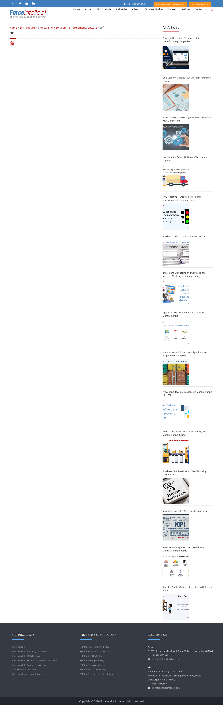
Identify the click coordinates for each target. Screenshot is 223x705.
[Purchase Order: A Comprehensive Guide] (176, 253)
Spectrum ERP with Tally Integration (30, 651)
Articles (186, 9)
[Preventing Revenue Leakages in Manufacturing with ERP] (176, 412)
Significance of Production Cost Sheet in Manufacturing (183, 314)
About (88, 9)
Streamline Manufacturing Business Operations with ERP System (187, 119)
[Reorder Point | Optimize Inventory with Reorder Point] (176, 607)
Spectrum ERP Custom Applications (30, 665)
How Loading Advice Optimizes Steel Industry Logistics (186, 158)
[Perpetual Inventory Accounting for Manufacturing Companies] (176, 58)
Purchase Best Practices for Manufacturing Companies (184, 473)
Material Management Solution (28, 674)
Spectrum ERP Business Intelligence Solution (34, 660)
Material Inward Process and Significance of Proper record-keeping (185, 354)
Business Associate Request (170, 4)
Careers (172, 9)
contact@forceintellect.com (166, 659)
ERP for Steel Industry (91, 655)
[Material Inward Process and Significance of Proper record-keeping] (176, 372)
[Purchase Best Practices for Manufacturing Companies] (176, 491)
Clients (136, 9)
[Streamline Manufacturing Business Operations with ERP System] (176, 137)
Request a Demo (200, 4)
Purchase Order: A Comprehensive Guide (184, 236)
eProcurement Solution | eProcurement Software (67, 27)
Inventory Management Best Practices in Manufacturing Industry (184, 549)
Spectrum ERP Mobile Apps (26, 655)
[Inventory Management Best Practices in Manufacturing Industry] (176, 567)
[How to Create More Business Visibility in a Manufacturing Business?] (176, 451)
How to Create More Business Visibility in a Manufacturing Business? (184, 433)
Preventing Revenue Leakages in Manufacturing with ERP (187, 393)
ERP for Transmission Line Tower (96, 674)
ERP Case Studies (154, 9)
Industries (121, 9)
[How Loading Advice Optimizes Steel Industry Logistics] (176, 177)
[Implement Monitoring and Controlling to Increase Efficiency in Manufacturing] (176, 293)
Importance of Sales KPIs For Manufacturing (185, 510)
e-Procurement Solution (24, 669)
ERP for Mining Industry (92, 660)
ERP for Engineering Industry (94, 646)
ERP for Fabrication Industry (94, 651)
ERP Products (104, 9)
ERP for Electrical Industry (93, 669)
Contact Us (201, 9)
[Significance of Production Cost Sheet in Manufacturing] (176, 332)
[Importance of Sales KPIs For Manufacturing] (176, 527)
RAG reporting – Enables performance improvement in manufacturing (182, 198)
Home (76, 9)
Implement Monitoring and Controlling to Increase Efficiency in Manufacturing (184, 274)
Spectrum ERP (19, 646)
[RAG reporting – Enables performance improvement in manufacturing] (176, 216)
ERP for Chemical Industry (93, 665)
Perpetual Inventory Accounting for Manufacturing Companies (181, 39)
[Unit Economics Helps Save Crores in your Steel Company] (176, 97)
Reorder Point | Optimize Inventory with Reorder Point (188, 588)
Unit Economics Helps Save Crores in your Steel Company (187, 79)
